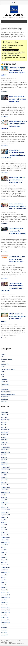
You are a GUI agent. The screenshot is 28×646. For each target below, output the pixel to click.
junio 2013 (4, 522)
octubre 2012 (4, 540)
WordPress (4, 401)
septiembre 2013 (5, 515)
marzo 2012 (4, 557)
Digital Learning (14, 14)
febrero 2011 (4, 590)
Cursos (3, 361)
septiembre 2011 (5, 572)
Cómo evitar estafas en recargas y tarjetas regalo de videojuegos (17, 99)
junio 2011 (3, 580)
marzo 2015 (4, 477)
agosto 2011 (4, 575)
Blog (2, 356)
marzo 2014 (4, 500)
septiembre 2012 (5, 542)
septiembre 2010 (5, 597)
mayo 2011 (4, 582)
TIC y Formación (5, 396)
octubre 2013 (4, 512)
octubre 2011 (4, 570)
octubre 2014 (4, 489)
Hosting (3, 371)
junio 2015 (4, 474)
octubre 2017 (4, 432)
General (3, 366)
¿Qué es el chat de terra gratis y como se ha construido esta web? (17, 259)
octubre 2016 (4, 449)
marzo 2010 (4, 602)
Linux (2, 376)
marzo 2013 (4, 530)
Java (2, 374)
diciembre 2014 (5, 484)
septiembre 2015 (5, 469)
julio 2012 (3, 547)
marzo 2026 (4, 412)
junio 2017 (4, 437)
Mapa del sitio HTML (20, 643)
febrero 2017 (4, 442)
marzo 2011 (4, 587)
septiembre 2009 (5, 612)
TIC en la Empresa (6, 391)
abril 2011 (3, 585)
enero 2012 (4, 562)
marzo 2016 (4, 462)
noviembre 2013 (5, 510)
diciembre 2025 (5, 419)
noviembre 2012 (5, 537)
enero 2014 (4, 505)
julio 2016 (3, 454)
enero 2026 (4, 417)
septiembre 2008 (5, 622)
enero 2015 (4, 482)
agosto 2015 (4, 472)
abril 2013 (3, 527)
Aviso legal (6, 643)
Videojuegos (4, 399)
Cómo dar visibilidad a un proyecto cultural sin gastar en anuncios (17, 180)
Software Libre (5, 389)
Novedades (4, 379)
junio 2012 (4, 550)
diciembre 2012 (5, 535)
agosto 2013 (4, 517)
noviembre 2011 (5, 567)
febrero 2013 (4, 532)
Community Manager (6, 359)
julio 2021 (3, 424)
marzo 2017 (4, 439)
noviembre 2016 (5, 447)
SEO (2, 386)
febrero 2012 (4, 560)
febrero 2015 (4, 479)
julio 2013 (3, 520)
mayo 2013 (4, 525)
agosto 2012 (4, 545)
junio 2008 (4, 627)
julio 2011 (3, 577)
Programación (5, 384)
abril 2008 (4, 632)
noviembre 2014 (5, 487)
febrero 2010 (4, 605)
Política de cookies (12, 643)
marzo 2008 (4, 635)
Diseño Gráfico (5, 364)
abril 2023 (3, 422)
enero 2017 (4, 444)
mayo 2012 (4, 552)
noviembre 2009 (5, 610)
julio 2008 (3, 625)
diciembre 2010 (5, 592)
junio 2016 (4, 457)
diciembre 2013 (5, 507)
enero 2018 (4, 427)
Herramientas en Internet (8, 369)
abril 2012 (3, 555)
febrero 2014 (4, 502)
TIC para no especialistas (8, 394)
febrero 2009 (4, 617)
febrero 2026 (4, 414)
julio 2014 (3, 494)
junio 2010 (4, 600)
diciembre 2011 (5, 565)
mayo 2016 (4, 459)
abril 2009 (4, 615)
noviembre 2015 (5, 467)
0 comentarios (4, 91)
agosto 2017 (4, 434)
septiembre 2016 (5, 452)
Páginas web (4, 381)
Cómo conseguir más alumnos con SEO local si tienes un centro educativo (18, 206)
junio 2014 (4, 497)
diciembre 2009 (5, 607)
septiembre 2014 (5, 492)
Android (3, 354)
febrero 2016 (4, 464)
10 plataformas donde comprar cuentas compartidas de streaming (17, 231)
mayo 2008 (4, 630)
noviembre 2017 (5, 429)
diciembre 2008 (5, 620)
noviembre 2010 (5, 595)
